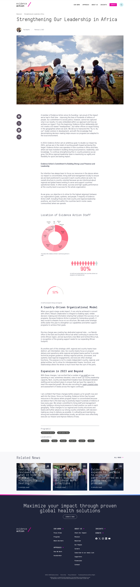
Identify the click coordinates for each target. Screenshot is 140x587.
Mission (77, 537)
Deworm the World (48, 433)
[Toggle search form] (121, 5)
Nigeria (72, 441)
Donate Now (70, 517)
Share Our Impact (80, 533)
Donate (98, 533)
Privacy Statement (72, 574)
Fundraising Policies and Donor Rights (86, 574)
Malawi (63, 441)
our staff (84, 375)
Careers (77, 549)
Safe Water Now (63, 433)
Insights (99, 529)
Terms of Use (63, 574)
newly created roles (90, 384)
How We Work (58, 551)
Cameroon (45, 441)
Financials (78, 560)
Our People (78, 545)
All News (117, 457)
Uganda (82, 441)
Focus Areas (58, 533)
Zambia (91, 441)
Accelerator (58, 555)
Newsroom (78, 541)
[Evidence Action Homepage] (27, 4)
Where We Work (58, 541)
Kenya (54, 441)
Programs (57, 537)
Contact (77, 564)
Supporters (78, 556)
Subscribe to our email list (84, 552)
